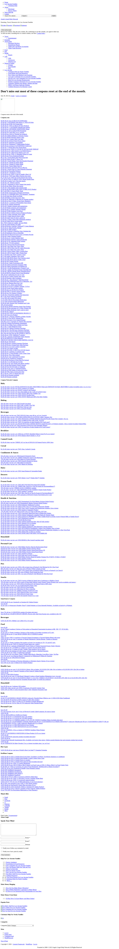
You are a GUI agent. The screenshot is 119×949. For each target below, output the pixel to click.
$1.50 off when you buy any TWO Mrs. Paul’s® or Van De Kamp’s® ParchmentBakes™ (27, 493)
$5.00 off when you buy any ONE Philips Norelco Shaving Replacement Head (24, 547)
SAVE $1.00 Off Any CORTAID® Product (10, 673)
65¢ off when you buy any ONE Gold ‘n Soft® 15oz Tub (18, 405)
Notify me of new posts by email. (12, 851)
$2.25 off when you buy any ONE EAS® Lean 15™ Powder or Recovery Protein (25, 506)
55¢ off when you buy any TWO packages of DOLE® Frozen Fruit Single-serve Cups (26, 495)
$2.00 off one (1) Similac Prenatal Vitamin (13, 209)
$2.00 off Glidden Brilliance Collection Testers (14, 136)
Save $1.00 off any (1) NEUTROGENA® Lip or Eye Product (19, 726)
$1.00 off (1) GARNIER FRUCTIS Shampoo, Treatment (17, 194)
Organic (10, 65)
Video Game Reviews (14, 48)
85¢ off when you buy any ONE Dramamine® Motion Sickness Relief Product (24, 503)
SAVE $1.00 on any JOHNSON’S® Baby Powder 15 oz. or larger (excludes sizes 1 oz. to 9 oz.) (25, 742)
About (6, 7)
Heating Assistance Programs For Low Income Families (24, 81)
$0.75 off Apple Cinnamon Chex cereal (12, 256)
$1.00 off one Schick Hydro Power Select (13, 141)
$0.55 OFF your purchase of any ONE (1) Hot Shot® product (19, 783)
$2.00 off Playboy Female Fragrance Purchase (14, 343)
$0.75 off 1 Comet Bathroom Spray (11, 326)
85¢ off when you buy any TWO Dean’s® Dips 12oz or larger (19, 592)
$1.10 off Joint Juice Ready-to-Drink (11, 196)
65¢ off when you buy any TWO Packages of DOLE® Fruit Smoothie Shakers (24, 425)
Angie (13, 96)
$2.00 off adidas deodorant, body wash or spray (15, 310)
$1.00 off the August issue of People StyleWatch (15, 193)
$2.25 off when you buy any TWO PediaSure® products (17, 518)
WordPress (29, 944)
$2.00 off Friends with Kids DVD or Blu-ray (14, 167)
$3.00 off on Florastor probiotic (10, 375)
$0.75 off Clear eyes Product (9, 315)
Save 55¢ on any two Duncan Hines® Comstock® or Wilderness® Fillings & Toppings (26, 656)
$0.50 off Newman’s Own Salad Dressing (13, 320)
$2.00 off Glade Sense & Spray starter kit (13, 218)
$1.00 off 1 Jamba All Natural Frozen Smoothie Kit (16, 269)
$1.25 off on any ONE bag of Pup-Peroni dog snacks (16, 177)
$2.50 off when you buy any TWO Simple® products (16, 553)
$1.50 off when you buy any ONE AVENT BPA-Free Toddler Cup (20, 393)
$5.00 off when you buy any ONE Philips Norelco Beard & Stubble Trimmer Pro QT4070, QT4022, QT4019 (33, 557)
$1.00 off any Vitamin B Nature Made (12, 162)
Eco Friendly (12, 66)
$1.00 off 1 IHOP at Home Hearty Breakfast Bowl (15, 271)
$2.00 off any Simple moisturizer (10, 204)
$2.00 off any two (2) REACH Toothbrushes (14, 121)
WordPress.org (8, 938)
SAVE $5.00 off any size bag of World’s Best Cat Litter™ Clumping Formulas (24, 750)
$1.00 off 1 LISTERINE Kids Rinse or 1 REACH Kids (17, 122)
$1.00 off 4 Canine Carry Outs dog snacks (13, 181)
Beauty (10, 55)
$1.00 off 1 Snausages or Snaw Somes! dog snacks (16, 184)
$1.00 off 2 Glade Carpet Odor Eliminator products (16, 219)
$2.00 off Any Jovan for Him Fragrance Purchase (15, 331)
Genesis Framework (19, 944)
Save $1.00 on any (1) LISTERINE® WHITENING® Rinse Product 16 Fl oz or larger (23, 732)
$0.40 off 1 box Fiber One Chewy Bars (12, 249)
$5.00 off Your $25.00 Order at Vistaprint (13, 367)
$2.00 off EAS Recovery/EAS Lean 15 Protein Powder (17, 234)
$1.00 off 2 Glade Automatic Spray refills (13, 214)
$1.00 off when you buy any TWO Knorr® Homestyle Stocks (19, 461)
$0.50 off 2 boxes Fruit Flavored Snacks (12, 244)
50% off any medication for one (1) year (12, 275)
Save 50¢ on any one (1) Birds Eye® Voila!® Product (16, 662)
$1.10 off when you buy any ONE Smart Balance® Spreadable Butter (21, 471)
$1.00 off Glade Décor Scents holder (11, 221)
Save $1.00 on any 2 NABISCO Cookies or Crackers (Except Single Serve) (23, 647)
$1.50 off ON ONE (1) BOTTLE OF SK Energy (15, 350)
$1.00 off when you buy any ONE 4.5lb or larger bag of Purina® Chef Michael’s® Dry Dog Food (30, 567)
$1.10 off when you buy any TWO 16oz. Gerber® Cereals (18, 449)
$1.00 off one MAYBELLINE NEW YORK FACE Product (18, 189)
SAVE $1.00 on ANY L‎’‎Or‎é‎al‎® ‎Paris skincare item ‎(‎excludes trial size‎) (22, 761)
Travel (6, 36)
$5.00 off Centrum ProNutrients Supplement (14, 323)
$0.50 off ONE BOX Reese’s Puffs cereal (13, 259)
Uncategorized (13, 815)
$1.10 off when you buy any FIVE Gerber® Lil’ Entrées (17, 388)
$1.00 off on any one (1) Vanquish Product (13, 368)
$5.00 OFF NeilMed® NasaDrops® (11, 772)
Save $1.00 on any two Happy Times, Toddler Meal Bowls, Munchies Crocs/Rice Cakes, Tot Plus (29, 654)
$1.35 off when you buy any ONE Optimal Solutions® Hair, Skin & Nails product (25, 521)
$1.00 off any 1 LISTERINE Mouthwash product (15, 127)
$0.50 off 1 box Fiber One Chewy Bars (12, 246)
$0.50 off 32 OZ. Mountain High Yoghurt (13, 241)
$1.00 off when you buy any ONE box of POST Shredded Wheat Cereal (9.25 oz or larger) (28, 434)
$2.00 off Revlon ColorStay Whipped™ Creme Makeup (17, 226)
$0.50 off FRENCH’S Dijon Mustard (12, 338)
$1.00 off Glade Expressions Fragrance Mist (14, 264)
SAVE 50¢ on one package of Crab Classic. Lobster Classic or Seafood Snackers (24, 651)
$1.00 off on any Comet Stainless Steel (12, 238)
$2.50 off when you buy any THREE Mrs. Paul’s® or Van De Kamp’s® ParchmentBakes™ (28, 486)
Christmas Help (12, 5)
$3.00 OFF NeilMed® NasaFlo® (10, 775)
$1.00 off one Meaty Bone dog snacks (12, 186)
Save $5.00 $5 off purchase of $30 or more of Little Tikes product (20, 700)
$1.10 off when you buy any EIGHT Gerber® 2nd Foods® (18, 390)
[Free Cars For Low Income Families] (13, 911)
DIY (9, 68)
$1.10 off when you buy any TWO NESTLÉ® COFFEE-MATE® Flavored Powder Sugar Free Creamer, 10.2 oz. (34, 419)
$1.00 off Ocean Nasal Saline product (12, 288)
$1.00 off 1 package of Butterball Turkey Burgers (15, 336)
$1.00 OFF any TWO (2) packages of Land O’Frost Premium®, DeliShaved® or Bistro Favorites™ (30, 766)
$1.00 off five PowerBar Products (11, 171)
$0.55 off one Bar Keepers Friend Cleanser (13, 365)
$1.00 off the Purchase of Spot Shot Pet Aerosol (15, 360)
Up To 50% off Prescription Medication (12, 301)
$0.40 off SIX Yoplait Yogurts (9, 261)
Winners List (12, 61)
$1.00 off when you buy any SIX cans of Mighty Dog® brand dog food (22, 572)
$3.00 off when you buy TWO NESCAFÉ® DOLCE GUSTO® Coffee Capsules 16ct (26, 417)
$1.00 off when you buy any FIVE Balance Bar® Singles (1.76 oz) (20, 435)
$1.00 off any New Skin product (10, 355)
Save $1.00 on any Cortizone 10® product (13, 686)
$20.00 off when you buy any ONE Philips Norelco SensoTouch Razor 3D (23, 550)
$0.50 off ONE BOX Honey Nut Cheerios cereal (15, 258)
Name (27, 838)
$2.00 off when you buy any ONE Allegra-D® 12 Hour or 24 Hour (21, 531)
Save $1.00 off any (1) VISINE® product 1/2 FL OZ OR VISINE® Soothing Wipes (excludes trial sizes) (32, 720)
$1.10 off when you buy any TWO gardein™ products (17, 491)
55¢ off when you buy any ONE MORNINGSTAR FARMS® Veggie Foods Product (26, 489)
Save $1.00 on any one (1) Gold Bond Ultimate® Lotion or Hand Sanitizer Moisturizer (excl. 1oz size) (31, 676)
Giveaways (11, 60)
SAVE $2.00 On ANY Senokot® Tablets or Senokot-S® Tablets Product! (22, 787)
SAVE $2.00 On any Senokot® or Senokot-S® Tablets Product (19, 602)
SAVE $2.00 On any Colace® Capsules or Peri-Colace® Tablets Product (22, 671)
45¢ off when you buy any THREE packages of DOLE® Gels (19, 590)
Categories (4, 925)
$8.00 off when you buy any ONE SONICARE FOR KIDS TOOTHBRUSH (24, 533)
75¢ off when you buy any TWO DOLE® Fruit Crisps (17, 594)
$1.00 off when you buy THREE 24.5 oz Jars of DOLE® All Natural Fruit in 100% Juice (27, 442)
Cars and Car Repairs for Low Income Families (22, 76)
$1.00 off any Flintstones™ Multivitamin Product (15, 144)
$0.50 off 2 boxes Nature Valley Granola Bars (14, 251)
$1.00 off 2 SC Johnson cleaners (10, 182)
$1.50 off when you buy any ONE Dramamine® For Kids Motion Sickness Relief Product (27, 501)
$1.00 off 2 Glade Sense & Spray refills (12, 216)
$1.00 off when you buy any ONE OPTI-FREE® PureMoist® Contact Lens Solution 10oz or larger (30, 528)
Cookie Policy (41, 33)
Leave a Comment (21, 96)
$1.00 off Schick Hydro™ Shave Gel (12, 159)
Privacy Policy (12, 10)
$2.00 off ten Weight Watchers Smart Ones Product (16, 306)
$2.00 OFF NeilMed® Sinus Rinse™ (12, 773)
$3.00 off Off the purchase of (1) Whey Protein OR (16, 308)
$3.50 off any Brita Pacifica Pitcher (11, 228)
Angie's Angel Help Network (9, 19)
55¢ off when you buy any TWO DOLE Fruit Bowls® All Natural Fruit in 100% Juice (26, 584)
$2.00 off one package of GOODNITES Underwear (16, 146)
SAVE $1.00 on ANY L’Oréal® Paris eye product (15, 760)
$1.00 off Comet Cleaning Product (11, 236)
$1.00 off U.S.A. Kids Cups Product (11, 285)
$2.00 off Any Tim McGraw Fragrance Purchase (15, 330)
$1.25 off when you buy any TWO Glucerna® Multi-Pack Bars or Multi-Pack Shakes (26, 513)
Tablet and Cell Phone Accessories (18, 46)
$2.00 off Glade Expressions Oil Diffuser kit (14, 266)
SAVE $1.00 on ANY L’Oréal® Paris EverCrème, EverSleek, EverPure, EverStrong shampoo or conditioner (33, 756)
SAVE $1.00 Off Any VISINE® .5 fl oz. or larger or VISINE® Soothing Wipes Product (23, 729)
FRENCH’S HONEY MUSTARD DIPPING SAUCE (17, 340)
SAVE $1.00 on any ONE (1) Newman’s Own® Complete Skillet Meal (22, 778)
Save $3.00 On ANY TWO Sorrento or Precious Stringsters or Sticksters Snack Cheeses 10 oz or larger (27, 660)
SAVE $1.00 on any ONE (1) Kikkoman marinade (16, 652)
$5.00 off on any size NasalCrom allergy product (15, 363)
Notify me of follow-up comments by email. (16, 848)
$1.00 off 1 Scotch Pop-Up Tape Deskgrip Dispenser (16, 169)
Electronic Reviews (14, 43)
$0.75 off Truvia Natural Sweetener (11, 296)
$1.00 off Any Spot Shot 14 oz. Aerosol (12, 132)
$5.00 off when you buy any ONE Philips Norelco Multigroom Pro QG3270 (23, 560)
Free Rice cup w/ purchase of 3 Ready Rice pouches (16, 321)
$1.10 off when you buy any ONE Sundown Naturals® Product (19, 510)
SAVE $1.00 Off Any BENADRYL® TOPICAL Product (14, 714)
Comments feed (9, 936)
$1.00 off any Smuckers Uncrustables (12, 142)
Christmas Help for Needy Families (18, 71)
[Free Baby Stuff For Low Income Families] (14, 906)
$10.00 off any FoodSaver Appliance (11, 358)
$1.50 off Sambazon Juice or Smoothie (12, 233)
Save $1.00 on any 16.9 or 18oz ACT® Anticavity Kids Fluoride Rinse (22, 703)
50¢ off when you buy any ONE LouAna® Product (16, 408)
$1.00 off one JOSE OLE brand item (11, 124)
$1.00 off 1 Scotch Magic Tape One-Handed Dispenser (17, 161)
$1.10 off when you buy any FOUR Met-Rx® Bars (16, 520)
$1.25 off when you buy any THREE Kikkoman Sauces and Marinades (22, 457)
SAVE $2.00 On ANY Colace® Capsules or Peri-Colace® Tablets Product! (23, 788)
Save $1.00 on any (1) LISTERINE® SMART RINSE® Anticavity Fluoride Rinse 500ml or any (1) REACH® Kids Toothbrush (35, 697)
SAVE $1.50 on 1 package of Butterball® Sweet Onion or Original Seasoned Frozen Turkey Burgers (30, 646)
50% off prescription (7, 305)
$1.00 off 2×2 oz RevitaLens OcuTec (12, 362)
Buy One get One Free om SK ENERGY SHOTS (15, 333)
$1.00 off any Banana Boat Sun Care (11, 283)
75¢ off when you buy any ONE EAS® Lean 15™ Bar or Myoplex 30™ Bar (24, 511)
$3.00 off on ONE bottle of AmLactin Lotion (14, 370)
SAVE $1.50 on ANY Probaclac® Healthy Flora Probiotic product (20, 768)
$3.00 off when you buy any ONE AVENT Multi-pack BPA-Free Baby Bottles (24, 397)
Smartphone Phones (14, 45)
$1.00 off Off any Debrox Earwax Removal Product (16, 213)
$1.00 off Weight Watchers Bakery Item (12, 137)
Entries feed (7, 934)
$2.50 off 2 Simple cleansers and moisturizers (14, 206)
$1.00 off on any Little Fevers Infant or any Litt (15, 152)
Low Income (8, 70)
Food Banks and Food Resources (18, 73)
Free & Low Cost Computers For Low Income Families (24, 78)
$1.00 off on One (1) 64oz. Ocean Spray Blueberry (16, 201)
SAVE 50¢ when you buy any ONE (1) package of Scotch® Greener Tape (23, 688)
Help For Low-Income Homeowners (19, 80)
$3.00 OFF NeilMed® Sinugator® (11, 770)
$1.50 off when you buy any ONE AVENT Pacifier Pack (17, 395)
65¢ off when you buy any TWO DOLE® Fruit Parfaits (17, 587)
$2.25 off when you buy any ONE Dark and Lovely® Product (19, 555)
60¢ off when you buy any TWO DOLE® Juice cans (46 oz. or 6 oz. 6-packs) (24, 415)
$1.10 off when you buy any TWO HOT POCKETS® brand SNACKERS (23, 484)
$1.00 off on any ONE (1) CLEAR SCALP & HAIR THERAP (19, 149)
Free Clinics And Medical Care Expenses (20, 75)
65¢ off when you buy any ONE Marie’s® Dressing (16, 462)
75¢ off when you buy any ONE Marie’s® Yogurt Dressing (18, 459)
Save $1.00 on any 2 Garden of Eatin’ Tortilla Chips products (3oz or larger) (23, 649)
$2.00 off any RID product (8, 229)
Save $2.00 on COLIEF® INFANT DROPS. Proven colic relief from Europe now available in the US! (31, 614)
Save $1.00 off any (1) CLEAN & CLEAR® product (16, 718)
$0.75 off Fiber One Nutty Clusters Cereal (13, 254)
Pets (5, 51)
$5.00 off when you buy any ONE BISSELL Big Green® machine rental (22, 540)
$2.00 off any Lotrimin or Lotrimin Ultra (13, 352)
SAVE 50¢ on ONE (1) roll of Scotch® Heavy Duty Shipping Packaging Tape (24, 689)
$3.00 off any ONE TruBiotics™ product (13, 335)
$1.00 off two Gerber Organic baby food (13, 276)
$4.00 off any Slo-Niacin (8, 341)
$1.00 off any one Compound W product (13, 357)
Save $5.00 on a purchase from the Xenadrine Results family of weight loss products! (26, 679)
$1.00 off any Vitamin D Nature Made (12, 164)
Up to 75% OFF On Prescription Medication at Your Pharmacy (19, 790)
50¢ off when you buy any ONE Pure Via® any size (16, 407)
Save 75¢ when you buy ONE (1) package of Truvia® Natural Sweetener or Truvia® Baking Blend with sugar (30, 636)
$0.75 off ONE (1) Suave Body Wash (12, 191)
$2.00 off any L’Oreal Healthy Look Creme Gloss (15, 353)
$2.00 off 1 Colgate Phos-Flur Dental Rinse (13, 147)
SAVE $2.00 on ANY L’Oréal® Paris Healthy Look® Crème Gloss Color (22, 758)
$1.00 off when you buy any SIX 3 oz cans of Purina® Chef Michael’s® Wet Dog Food (27, 574)
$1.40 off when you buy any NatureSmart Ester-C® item (17, 525)
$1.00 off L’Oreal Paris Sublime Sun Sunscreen (15, 295)
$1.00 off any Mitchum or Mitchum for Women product (17, 199)
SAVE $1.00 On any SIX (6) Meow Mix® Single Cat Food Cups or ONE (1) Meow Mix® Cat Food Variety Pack (34, 765)
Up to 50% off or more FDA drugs (11, 298)
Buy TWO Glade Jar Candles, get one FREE (14, 223)
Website (27, 844)
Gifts (5, 56)
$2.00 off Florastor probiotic (9, 377)
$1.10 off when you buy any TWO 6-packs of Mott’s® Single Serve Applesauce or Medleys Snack (30, 580)
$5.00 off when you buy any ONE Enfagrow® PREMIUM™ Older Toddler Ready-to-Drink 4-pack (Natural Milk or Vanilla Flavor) (40, 516)
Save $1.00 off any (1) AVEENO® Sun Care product (16, 716)
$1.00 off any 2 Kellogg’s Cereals (11, 172)
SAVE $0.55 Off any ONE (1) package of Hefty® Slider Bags (19, 777)
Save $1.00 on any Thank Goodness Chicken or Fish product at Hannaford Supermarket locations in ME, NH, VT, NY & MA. (35, 628)
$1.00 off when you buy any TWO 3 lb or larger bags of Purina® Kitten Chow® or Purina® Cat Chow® (32, 570)
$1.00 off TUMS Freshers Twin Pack (12, 211)
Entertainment (12, 38)
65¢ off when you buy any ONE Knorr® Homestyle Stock (18, 456)
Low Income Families (10, 4)
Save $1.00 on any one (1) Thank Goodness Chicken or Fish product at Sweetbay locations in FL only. (27, 631)
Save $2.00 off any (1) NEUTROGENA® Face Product (17, 725)
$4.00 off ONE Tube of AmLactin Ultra (12, 372)
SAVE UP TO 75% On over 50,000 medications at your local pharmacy (22, 782)
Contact (6, 14)
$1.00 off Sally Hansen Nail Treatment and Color (15, 303)
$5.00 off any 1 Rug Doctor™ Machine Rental (14, 280)
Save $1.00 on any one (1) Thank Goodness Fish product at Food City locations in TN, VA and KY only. (28, 641)
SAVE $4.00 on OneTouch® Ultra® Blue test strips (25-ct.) (18, 785)
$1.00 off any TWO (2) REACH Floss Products (15, 126)
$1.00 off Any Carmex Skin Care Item (12, 139)
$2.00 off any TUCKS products (10, 243)
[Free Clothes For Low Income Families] (13, 907)
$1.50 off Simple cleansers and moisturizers (13, 208)
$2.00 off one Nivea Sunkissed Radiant (12, 156)
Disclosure (11, 9)
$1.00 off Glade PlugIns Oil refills (11, 224)
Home (6, 2)
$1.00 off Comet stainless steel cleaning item (14, 187)
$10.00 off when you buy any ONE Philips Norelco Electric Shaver (21, 548)
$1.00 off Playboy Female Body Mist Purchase (14, 345)
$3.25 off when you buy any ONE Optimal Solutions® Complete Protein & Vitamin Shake (27, 515)
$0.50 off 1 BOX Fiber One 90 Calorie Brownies (15, 248)
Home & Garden (9, 63)
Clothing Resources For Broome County (20, 86)
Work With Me (8, 12)
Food (6, 50)
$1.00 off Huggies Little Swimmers (11, 278)
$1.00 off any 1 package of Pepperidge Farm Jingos (16, 203)
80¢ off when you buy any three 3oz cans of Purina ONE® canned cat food (23, 569)
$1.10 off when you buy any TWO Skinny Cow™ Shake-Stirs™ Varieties (23, 478)
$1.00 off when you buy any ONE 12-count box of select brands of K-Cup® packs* (25, 427)
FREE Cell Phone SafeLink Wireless (19, 85)
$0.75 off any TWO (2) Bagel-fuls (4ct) (12, 373)
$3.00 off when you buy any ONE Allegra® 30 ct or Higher (18, 523)
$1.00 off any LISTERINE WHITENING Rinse (15, 129)
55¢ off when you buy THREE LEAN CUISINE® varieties (18, 488)
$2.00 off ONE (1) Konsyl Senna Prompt (13, 291)
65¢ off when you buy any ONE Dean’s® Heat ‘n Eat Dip (18, 589)
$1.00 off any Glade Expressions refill (12, 263)
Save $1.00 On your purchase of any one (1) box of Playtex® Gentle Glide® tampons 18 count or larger (28, 710)
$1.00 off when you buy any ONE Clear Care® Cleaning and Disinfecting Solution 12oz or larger (29, 508)
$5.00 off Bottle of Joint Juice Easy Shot (12, 198)
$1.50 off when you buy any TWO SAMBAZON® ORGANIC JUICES (22, 420)
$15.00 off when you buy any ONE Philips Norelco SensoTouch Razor (22, 552)
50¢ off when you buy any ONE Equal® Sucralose (16, 403)
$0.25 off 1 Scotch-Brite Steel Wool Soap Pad (14, 157)
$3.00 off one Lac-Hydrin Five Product (12, 290)
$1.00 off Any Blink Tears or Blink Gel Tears (14, 325)
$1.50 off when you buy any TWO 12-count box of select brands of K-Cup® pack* (25, 422)
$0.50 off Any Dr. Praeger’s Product (11, 293)
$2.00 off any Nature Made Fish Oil (11, 166)
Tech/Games (8, 41)
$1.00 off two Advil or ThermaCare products (14, 134)
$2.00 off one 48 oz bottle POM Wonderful (13, 131)
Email (27, 841)
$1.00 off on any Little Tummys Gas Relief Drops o (16, 151)
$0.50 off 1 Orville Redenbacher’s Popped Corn (15, 268)
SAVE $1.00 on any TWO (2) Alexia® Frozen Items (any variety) (20, 644)
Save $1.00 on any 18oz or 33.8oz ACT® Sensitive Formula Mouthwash (22, 701)
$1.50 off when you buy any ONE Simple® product (16, 558)
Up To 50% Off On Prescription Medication (14, 300)
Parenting (7, 40)
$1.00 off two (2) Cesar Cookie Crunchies (13, 346)
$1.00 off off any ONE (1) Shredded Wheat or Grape (16, 154)
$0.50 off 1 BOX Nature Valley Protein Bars (14, 253)
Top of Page (4, 941)
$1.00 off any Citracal (7, 311)
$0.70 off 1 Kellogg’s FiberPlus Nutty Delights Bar (16, 231)
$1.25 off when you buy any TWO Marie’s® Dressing (17, 464)
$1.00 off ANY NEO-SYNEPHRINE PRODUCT (16, 313)
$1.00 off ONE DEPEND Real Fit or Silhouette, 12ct (16, 281)
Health (6, 53)
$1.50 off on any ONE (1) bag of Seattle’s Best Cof (16, 174)
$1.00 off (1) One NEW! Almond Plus (12, 318)
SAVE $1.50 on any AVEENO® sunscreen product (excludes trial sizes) (18, 735)
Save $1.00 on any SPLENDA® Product (13, 657)
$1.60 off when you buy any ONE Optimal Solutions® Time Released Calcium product (26, 526)
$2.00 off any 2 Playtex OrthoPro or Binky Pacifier (16, 316)
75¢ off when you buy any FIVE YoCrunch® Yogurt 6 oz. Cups (19, 595)
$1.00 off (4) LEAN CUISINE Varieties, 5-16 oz (15, 286)
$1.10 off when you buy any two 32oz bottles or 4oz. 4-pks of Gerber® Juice (23, 392)
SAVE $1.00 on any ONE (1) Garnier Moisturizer (15, 763)
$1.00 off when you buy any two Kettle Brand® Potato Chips (19, 585)
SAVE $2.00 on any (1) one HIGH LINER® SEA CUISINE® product (22, 634)
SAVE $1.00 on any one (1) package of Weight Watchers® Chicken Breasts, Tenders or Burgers (29, 639)
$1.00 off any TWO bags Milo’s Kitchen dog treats (16, 176)
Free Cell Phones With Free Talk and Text (18, 867)
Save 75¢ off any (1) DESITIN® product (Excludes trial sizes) (19, 612)
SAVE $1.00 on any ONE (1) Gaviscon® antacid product (18, 780)
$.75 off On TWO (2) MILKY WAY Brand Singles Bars (17, 179)
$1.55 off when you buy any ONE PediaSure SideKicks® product (20, 505)
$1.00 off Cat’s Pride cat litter (9, 348)
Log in (6, 933)
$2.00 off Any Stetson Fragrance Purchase (13, 328)
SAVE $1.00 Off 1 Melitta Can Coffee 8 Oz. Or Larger (17, 621)
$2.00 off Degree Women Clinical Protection (14, 239)
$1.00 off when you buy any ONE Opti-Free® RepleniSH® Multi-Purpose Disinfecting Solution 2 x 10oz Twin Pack (35, 530)
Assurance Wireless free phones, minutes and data (22, 83)
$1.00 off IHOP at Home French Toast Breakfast (15, 273)
